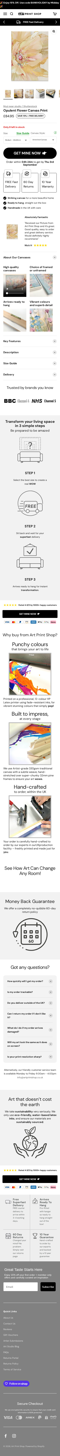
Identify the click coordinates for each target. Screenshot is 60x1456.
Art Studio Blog (11, 1346)
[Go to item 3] (29, 94)
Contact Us (9, 1323)
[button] (4, 22)
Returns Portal (10, 1357)
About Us (8, 1317)
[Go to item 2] (18, 94)
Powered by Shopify (35, 1446)
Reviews (7, 1329)
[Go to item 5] (50, 94)
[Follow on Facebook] (5, 1436)
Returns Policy (10, 1363)
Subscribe (48, 1287)
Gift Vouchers (10, 1334)
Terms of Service (12, 1369)
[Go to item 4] (40, 94)
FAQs (6, 1352)
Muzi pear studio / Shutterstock (20, 106)
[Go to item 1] (8, 94)
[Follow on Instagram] (14, 1436)
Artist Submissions (13, 1340)
